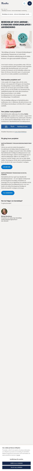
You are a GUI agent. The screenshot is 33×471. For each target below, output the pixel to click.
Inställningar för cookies (16, 459)
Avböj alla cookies (16, 463)
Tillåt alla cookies (16, 467)
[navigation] (5, 3)
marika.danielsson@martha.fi (9, 219)
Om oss (5, 9)
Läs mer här (7, 167)
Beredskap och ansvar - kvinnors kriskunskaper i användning (14, 10)
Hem (2, 9)
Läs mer (18, 455)
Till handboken (8, 192)
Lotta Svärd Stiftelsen (20, 132)
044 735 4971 (4, 221)
